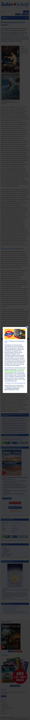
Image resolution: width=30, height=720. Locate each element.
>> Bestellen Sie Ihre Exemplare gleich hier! (14, 383)
